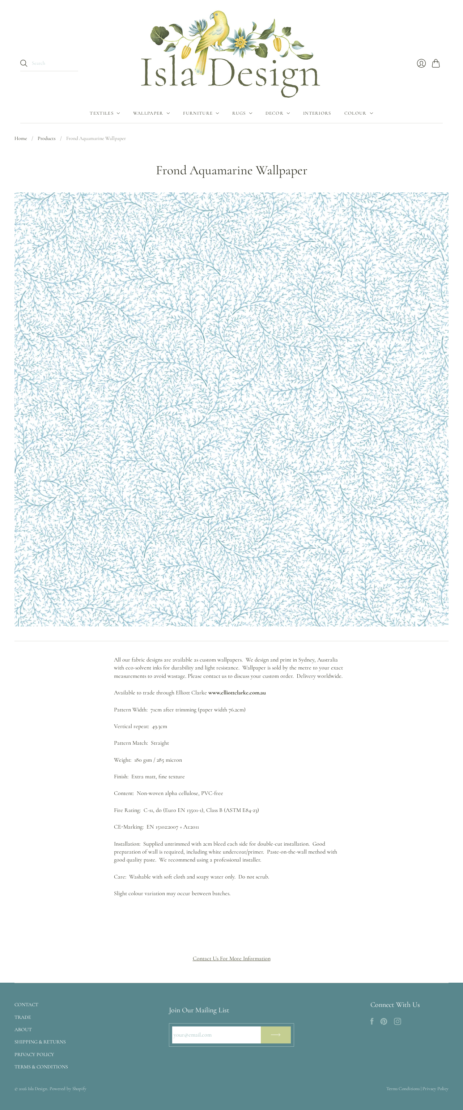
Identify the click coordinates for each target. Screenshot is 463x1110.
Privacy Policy (34, 1054)
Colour (355, 113)
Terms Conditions (403, 1089)
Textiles (101, 113)
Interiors (317, 113)
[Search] (23, 63)
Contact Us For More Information (232, 958)
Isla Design (37, 1089)
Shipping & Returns (40, 1042)
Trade (22, 1017)
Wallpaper (148, 113)
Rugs (239, 113)
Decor (275, 113)
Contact (26, 1004)
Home (20, 138)
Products (47, 138)
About (23, 1029)
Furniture (198, 113)
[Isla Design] (231, 52)
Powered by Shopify (68, 1089)
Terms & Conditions (41, 1067)
